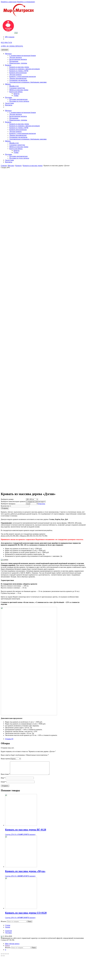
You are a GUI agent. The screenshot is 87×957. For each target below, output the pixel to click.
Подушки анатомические (18, 99)
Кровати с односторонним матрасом (22, 76)
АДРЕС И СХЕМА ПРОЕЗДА (12, 46)
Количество (5, 506)
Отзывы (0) (9, 739)
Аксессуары (9, 103)
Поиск (7, 945)
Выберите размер (7, 499)
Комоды (16, 94)
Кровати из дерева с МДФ (18, 71)
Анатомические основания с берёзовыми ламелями (28, 82)
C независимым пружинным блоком (22, 55)
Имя (3, 778)
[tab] (45, 739)
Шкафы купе (14, 86)
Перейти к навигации (9, 2)
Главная (4, 165)
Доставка (8, 933)
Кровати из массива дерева (19, 67)
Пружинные (13, 61)
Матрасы (8, 54)
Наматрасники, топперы (18, 63)
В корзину (5, 508)
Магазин (11, 165)
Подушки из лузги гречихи (19, 101)
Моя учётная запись (12, 944)
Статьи (7, 925)
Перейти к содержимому (26, 2)
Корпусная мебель (15, 92)
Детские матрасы (15, 57)
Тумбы (16, 95)
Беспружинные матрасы (18, 59)
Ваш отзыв (5, 774)
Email (3, 782)
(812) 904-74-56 (6, 42)
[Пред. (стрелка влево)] (2, 955)
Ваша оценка (5, 759)
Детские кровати (15, 74)
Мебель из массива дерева (18, 90)
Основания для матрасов (18, 80)
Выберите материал (8, 504)
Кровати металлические (18, 73)
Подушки (8, 97)
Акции (7, 927)
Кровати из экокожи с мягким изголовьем (24, 69)
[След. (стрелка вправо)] (4, 955)
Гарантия (8, 931)
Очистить (41, 504)
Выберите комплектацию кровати (13, 501)
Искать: (3, 921)
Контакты (8, 105)
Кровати (8, 65)
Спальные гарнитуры (17, 88)
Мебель (8, 84)
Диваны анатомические (18, 78)
